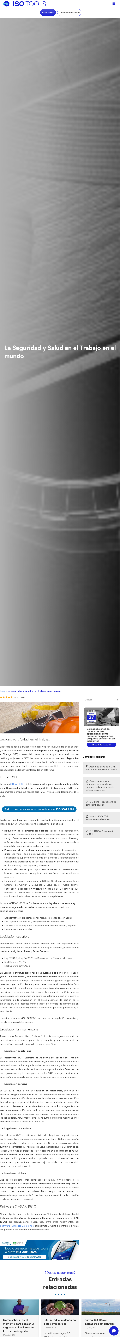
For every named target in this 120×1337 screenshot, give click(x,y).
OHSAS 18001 (17, 784)
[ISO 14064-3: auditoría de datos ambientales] (19, 1306)
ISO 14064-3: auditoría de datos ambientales (101, 803)
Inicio (3, 690)
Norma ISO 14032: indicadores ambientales (98, 818)
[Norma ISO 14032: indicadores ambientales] (60, 1306)
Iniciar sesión (48, 12)
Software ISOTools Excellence (17, 1225)
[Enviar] (117, 699)
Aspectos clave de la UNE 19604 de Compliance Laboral (101, 768)
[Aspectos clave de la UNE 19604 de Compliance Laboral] (89, 1306)
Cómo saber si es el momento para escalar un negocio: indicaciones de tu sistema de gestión (100, 785)
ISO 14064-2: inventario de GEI (100, 832)
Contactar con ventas (69, 12)
